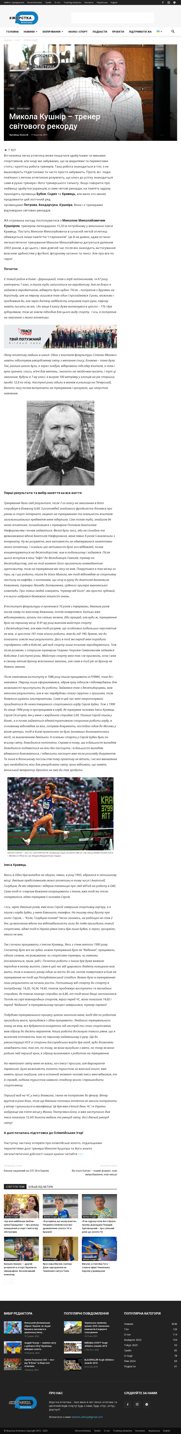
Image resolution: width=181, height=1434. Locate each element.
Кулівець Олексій (19, 134)
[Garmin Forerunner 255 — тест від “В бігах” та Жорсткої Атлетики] (13, 1364)
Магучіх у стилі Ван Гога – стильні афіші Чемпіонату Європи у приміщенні (96, 1267)
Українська (102, 2)
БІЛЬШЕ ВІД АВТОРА (41, 1186)
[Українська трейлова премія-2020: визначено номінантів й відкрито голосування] (73, 1327)
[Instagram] (168, 2)
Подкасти (100, 31)
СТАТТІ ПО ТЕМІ (15, 1186)
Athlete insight (23, 108)
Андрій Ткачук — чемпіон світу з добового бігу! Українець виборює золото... (40, 1346)
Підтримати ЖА (140, 31)
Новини (29, 31)
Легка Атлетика (34, 2)
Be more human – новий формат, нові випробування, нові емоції (94, 1172)
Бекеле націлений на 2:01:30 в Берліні (26, 1170)
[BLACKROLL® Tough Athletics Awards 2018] (73, 1364)
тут (80, 1154)
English (114, 2)
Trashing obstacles (72, 2)
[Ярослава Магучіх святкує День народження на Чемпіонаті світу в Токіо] (60, 1249)
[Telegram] (174, 2)
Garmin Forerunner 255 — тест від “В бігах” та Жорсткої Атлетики (39, 1363)
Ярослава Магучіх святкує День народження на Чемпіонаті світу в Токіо (57, 1267)
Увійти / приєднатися (14, 2)
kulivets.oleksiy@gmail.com (87, 1417)
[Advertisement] (112, 18)
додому (8, 40)
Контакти (88, 2)
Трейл (48, 2)
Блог (17, 40)
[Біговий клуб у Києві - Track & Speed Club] (60, 336)
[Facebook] (162, 2)
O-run (57, 2)
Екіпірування (51, 31)
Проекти (118, 31)
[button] (173, 32)
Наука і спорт (78, 31)
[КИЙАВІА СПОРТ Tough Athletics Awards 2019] (73, 1347)
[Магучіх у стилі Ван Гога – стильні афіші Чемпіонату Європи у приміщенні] (99, 1249)
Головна (12, 31)
